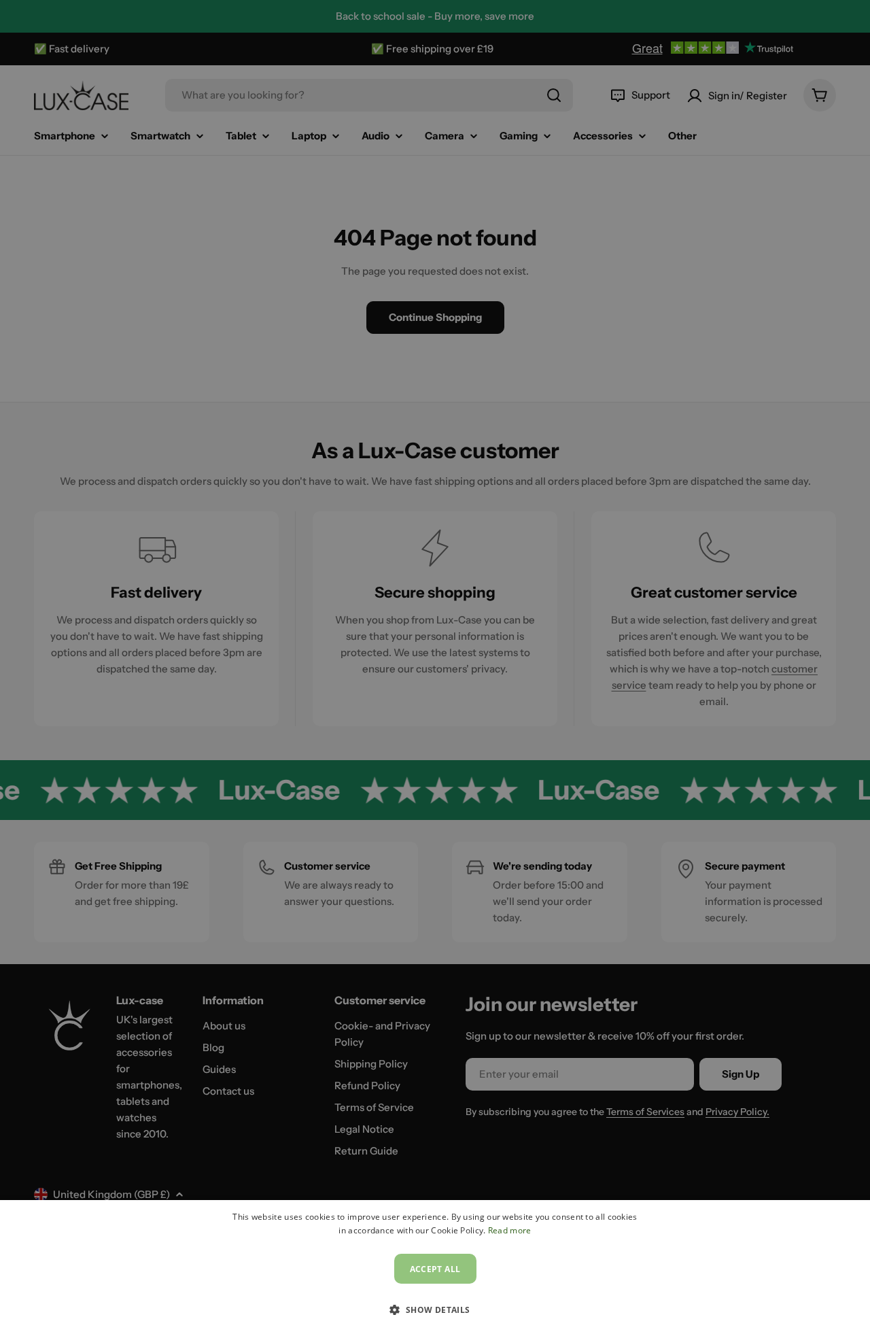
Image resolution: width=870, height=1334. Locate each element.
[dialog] (435, 1267)
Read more (510, 1230)
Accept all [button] (435, 1269)
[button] (435, 1309)
